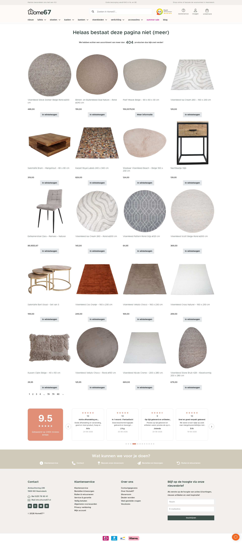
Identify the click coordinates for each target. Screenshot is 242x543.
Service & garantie (82, 498)
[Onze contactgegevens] (73, 463)
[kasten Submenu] (73, 20)
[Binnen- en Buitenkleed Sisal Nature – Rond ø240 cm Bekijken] (97, 75)
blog (165, 20)
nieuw (31, 20)
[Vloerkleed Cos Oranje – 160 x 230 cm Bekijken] (97, 279)
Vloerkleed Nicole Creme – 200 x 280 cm (143, 373)
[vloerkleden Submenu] (106, 20)
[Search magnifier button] (93, 11)
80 (58, 394)
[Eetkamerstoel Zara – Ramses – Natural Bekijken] (50, 211)
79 (53, 394)
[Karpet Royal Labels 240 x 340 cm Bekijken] (97, 143)
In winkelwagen (49, 115)
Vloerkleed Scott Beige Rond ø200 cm (189, 236)
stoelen (53, 20)
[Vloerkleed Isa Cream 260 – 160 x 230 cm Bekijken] (192, 75)
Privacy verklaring (82, 507)
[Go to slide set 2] (128, 443)
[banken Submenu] (87, 20)
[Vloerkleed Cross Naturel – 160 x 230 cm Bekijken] (192, 279)
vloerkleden (98, 20)
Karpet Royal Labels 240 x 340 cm (92, 168)
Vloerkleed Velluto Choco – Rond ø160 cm (95, 373)
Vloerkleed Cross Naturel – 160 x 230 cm (190, 305)
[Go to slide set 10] (149, 443)
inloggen (195, 14)
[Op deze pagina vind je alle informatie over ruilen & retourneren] (178, 463)
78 (48, 394)
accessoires (134, 20)
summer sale (153, 20)
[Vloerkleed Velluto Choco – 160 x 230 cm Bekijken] (145, 279)
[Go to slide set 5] (137, 443)
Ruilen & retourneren (190, 463)
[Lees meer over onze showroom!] (99, 463)
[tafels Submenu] (45, 20)
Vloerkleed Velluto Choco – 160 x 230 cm (143, 305)
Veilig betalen (80, 501)
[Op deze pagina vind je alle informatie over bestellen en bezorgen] (139, 463)
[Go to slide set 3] (130, 443)
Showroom (126, 494)
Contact (80, 463)
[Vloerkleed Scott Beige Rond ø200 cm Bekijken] (192, 211)
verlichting (116, 20)
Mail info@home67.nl (41, 500)
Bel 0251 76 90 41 (40, 496)
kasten (67, 20)
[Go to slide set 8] (144, 443)
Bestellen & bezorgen (84, 491)
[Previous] (68, 426)
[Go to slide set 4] (134, 443)
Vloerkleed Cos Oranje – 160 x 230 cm (93, 305)
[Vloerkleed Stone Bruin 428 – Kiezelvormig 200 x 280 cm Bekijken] (192, 348)
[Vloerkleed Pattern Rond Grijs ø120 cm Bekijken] (145, 211)
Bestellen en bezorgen (152, 463)
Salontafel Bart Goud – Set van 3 (43, 305)
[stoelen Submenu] (59, 20)
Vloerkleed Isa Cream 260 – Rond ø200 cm (96, 236)
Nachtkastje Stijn (178, 168)
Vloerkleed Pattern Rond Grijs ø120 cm (141, 236)
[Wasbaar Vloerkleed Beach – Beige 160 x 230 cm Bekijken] (145, 143)
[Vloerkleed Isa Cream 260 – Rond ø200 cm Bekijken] (97, 211)
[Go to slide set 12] (153, 443)
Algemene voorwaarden (85, 504)
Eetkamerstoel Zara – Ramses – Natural (47, 236)
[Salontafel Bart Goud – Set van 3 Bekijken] (50, 279)
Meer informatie (145, 115)
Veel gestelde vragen (131, 501)
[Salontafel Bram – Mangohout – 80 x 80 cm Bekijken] (50, 143)
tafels (40, 20)
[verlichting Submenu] (123, 20)
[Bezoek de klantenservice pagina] (41, 463)
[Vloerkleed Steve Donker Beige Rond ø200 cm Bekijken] (50, 75)
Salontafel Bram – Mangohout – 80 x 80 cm (48, 168)
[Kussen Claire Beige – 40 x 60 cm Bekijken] (50, 348)
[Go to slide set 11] (151, 443)
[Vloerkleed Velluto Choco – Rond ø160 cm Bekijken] (97, 348)
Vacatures (125, 504)
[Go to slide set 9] (146, 443)
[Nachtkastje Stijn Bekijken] (192, 143)
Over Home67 (127, 491)
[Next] (211, 426)
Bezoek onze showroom (112, 463)
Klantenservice (51, 463)
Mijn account (80, 510)
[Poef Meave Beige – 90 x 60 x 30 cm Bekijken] (145, 75)
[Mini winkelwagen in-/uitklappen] (208, 10)
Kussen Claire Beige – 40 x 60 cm (44, 373)
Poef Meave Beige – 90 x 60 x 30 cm (141, 100)
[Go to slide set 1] (126, 443)
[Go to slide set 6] (140, 443)
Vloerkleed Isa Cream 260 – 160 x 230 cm (191, 100)
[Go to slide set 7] (142, 443)
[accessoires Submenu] (142, 20)
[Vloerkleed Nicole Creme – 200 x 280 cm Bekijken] (145, 348)
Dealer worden (128, 498)
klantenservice (183, 14)
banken (81, 20)
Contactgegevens (129, 488)
